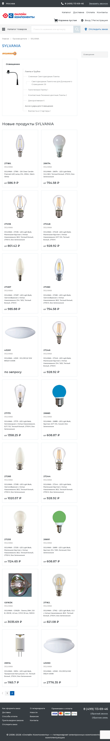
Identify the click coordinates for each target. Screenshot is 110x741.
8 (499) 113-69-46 (74, 3)
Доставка (78, 12)
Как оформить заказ (11, 708)
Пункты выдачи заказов (12, 720)
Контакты (102, 12)
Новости (34, 712)
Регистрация (100, 20)
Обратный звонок (99, 713)
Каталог (66, 12)
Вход (88, 20)
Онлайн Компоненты (35, 734)
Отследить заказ (98, 29)
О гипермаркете (37, 708)
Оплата (90, 12)
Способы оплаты (9, 716)
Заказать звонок (98, 3)
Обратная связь (100, 717)
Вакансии (34, 716)
